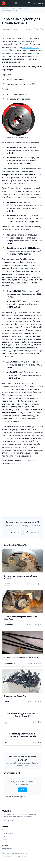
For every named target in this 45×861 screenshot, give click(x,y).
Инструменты (7, 833)
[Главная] (4, 3)
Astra (14, 9)
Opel (7, 9)
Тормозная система (10, 11)
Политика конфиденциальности (14, 853)
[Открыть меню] (29, 3)
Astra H (22, 9)
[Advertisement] (22, 489)
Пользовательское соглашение (14, 856)
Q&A (3, 836)
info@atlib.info (7, 849)
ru (33, 3)
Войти (40, 3)
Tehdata (5, 839)
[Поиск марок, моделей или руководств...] (16, 3)
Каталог (5, 830)
